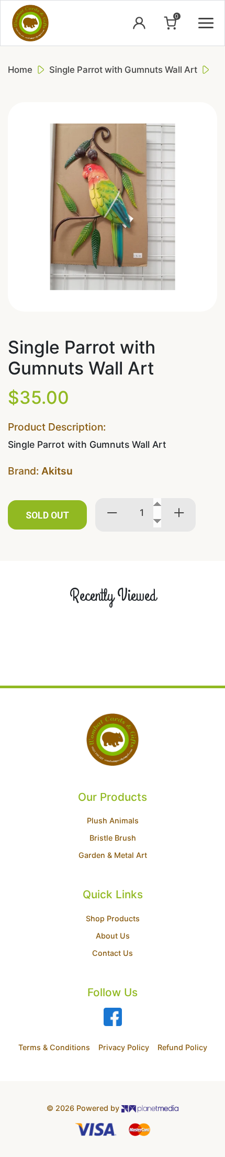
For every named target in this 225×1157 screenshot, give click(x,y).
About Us (113, 935)
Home (20, 69)
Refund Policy (182, 1047)
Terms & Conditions (54, 1047)
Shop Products (113, 918)
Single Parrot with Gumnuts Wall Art (123, 69)
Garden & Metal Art (112, 855)
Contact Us (112, 953)
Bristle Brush (112, 837)
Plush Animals (113, 820)
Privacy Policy (123, 1047)
